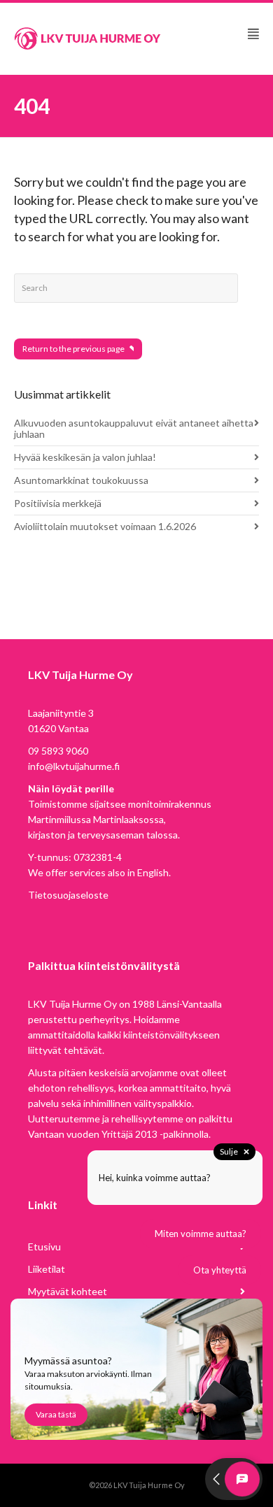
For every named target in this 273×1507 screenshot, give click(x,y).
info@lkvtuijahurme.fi (74, 766)
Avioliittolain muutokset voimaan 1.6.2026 (105, 526)
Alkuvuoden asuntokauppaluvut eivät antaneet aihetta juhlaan (133, 428)
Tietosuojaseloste (68, 895)
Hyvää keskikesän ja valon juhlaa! (85, 457)
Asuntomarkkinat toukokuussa (81, 480)
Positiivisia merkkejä (58, 503)
